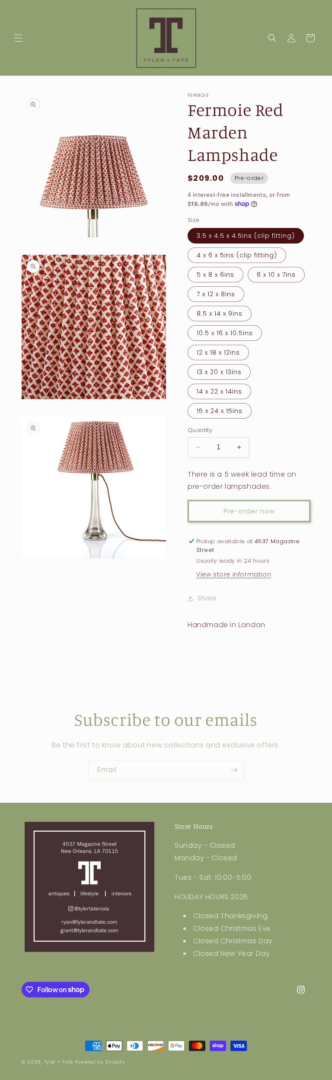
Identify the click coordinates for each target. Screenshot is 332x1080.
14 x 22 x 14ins (219, 391)
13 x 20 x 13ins (219, 372)
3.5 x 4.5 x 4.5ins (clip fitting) (246, 235)
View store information (233, 574)
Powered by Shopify (100, 1061)
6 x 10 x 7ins (276, 274)
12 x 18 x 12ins (218, 352)
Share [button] (207, 598)
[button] (18, 38)
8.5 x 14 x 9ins (220, 313)
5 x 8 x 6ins (215, 274)
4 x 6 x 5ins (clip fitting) (237, 255)
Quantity (200, 430)
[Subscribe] (233, 770)
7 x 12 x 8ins (216, 294)
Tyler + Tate (59, 1061)
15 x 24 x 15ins (220, 411)
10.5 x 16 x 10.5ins (225, 333)
